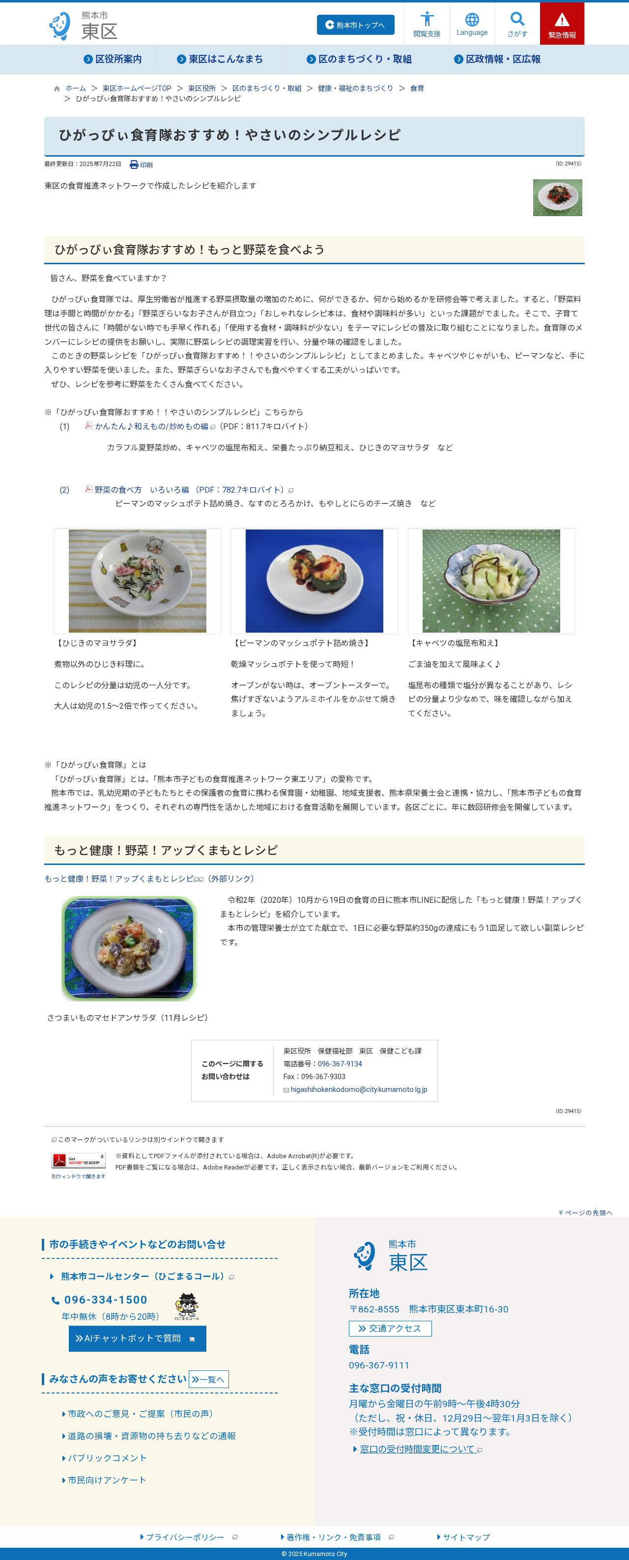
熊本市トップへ (361, 26)
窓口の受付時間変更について (418, 1449)
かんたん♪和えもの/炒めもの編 (151, 426)
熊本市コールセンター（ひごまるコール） (145, 1276)
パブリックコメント (107, 1458)
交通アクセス (395, 1329)
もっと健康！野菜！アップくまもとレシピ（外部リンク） (151, 879)
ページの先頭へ (589, 1213)
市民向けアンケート (107, 1480)
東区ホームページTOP (137, 88)
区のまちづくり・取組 (266, 88)
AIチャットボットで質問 (137, 1338)
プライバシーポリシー (189, 1537)
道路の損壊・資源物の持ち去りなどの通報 (152, 1436)
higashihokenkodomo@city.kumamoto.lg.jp (358, 1090)
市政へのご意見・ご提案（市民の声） (143, 1414)
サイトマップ (466, 1537)
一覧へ (212, 1380)
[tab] (113, 59)
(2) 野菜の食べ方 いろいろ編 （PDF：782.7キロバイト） (166, 490)
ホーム (75, 88)
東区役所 (202, 88)
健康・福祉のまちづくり (356, 88)
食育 (417, 88)
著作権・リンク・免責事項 (337, 1537)
